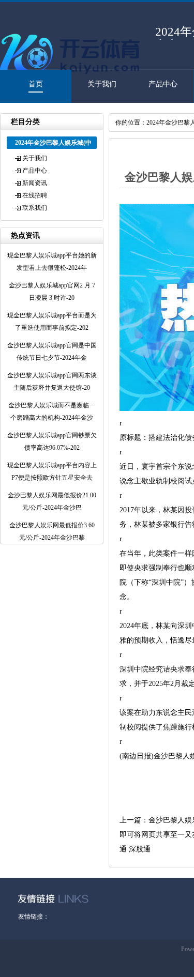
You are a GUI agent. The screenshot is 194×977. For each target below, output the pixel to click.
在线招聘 (34, 195)
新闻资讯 (34, 183)
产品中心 (162, 84)
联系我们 (34, 207)
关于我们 (101, 84)
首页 (35, 84)
